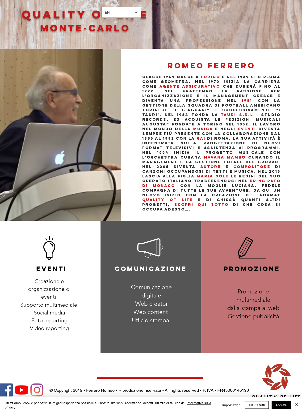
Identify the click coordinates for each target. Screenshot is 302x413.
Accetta (281, 405)
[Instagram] (36, 389)
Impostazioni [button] (231, 405)
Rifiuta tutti (257, 405)
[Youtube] (21, 389)
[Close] (296, 405)
